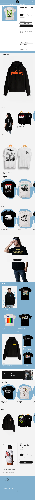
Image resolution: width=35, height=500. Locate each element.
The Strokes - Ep (4, 328)
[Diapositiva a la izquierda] (16, 139)
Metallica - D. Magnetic (4, 401)
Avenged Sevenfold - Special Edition (7, 172)
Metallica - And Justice (20, 401)
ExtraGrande (22, 16)
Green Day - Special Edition (20, 126)
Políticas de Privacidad (26, 485)
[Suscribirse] (16, 491)
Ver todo (17, 331)
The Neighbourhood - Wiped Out (5, 229)
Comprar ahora (26, 462)
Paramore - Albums (25, 365)
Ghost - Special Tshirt (20, 428)
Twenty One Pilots (17, 259)
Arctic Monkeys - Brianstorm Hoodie (7, 365)
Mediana (25, 14)
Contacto (24, 483)
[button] (2, 2)
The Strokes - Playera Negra (21, 328)
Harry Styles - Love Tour (26, 348)
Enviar (4, 474)
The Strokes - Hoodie (5, 309)
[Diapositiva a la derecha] (19, 139)
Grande (30, 14)
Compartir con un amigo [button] (23, 49)
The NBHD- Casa (19, 229)
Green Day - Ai (2, 134)
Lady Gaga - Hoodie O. (5, 103)
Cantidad (21, 18)
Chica (21, 14)
